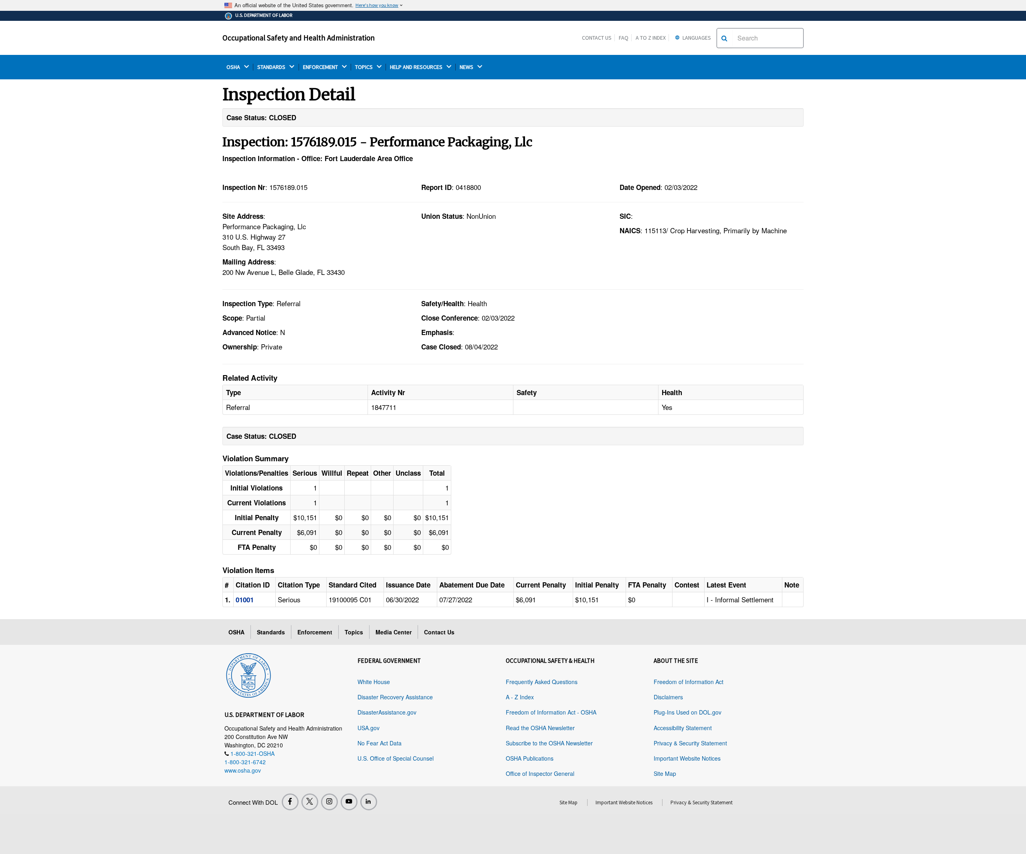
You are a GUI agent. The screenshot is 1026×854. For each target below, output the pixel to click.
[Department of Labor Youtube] (349, 801)
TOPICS (364, 67)
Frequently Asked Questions (542, 682)
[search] (724, 38)
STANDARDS (272, 67)
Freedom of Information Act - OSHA (551, 712)
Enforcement (314, 632)
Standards (271, 632)
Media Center (394, 632)
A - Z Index (520, 697)
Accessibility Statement (683, 728)
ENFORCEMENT (321, 67)
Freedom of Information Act (688, 682)
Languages (696, 37)
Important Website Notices (687, 758)
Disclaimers (668, 697)
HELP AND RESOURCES (417, 67)
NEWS (467, 67)
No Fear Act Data (379, 743)
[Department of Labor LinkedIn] (368, 801)
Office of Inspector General (540, 773)
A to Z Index (651, 37)
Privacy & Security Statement (690, 743)
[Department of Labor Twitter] (309, 801)
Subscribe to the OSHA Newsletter (549, 743)
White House (373, 682)
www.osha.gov (242, 770)
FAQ (623, 37)
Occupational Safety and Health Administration (298, 37)
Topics (354, 632)
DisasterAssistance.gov (386, 712)
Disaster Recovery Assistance (395, 697)
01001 (245, 599)
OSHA (233, 67)
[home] (248, 674)
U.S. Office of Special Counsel (395, 758)
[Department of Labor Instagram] (329, 801)
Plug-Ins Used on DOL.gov (687, 712)
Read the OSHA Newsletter (540, 728)
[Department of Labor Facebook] (290, 801)
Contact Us (597, 37)
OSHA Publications (529, 758)
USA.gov (368, 728)
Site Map (665, 773)
